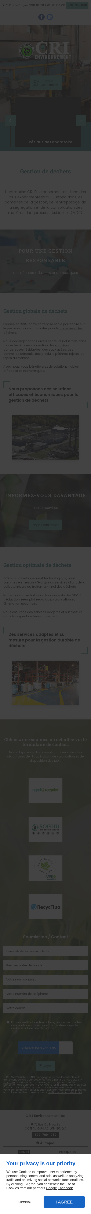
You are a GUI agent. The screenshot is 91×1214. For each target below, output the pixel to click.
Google (51, 1188)
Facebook (65, 1188)
